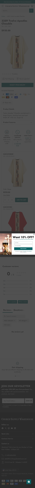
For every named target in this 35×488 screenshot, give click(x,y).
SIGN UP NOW (23, 248)
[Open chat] (28, 481)
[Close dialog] (34, 234)
